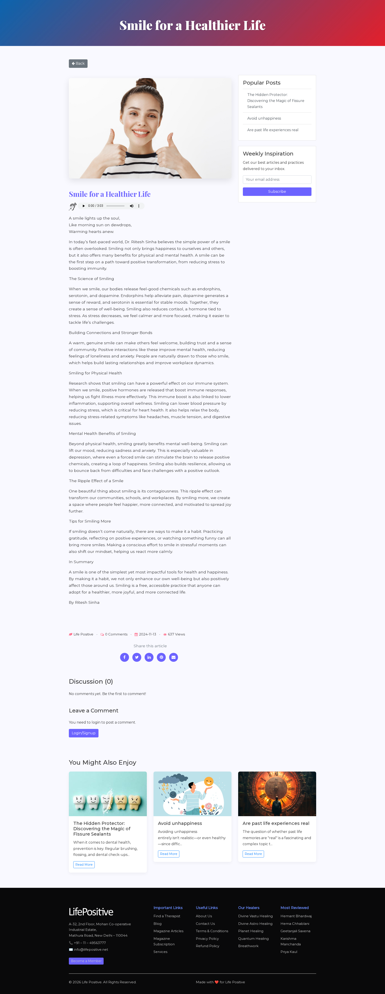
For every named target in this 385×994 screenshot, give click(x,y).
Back (80, 63)
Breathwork (248, 946)
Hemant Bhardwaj (296, 916)
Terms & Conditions (212, 931)
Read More (84, 865)
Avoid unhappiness (264, 118)
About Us (204, 916)
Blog (158, 923)
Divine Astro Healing (255, 923)
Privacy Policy (207, 938)
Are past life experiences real (273, 130)
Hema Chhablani (295, 923)
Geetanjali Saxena (295, 931)
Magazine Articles (168, 931)
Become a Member (86, 961)
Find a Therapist (167, 916)
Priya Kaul (289, 952)
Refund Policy (207, 946)
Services (160, 952)
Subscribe (277, 191)
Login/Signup (84, 733)
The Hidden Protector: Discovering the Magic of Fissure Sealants (275, 101)
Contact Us (205, 923)
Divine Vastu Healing (255, 916)
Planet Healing (250, 931)
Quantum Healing (253, 938)
